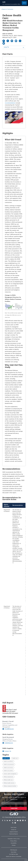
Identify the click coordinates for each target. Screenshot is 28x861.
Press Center (13, 827)
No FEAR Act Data (13, 854)
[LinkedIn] (12, 40)
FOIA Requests (13, 849)
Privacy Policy (13, 840)
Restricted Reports (13, 833)
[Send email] (4, 43)
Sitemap (13, 845)
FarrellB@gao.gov (9, 728)
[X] (8, 40)
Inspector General (14, 831)
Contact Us (7, 751)
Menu (24, 2)
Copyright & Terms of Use (14, 838)
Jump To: (6, 47)
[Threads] (21, 40)
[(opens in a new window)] (2, 820)
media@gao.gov (9, 742)
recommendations (10, 103)
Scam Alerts (13, 852)
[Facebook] (4, 40)
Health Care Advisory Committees (13, 856)
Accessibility (13, 843)
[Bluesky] (17, 40)
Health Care (6, 758)
